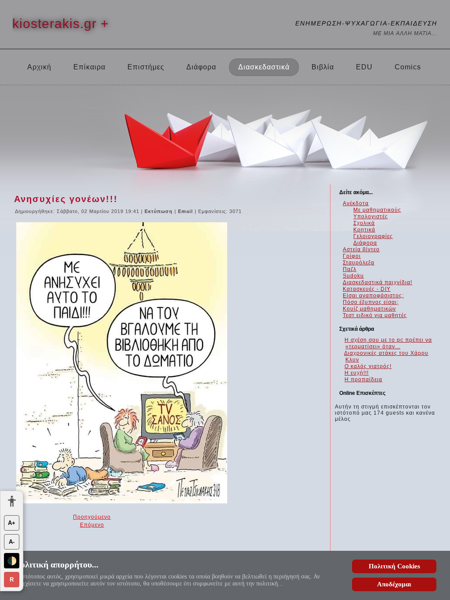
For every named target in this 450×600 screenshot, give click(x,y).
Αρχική (39, 67)
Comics (408, 67)
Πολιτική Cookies (394, 566)
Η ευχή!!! (357, 373)
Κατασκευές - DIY (367, 289)
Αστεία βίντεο (361, 249)
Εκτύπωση (159, 211)
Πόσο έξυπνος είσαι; (371, 302)
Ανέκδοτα (356, 203)
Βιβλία (323, 67)
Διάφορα (201, 67)
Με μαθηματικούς (377, 210)
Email (186, 211)
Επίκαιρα (89, 67)
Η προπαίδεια (363, 379)
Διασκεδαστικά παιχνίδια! (377, 282)
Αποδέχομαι (394, 584)
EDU (364, 67)
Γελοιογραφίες (373, 236)
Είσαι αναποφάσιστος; (373, 296)
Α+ (11, 523)
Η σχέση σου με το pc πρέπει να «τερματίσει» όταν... (388, 343)
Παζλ (349, 269)
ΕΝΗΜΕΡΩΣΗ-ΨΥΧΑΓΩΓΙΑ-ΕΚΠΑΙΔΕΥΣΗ (366, 23)
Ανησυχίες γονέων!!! (66, 199)
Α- (12, 542)
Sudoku (353, 276)
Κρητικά (364, 230)
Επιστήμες (145, 67)
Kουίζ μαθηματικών (369, 309)
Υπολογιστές (370, 216)
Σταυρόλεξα (358, 263)
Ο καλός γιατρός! (368, 366)
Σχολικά (364, 223)
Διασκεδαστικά (264, 67)
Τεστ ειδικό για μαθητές (375, 315)
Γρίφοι (352, 256)
